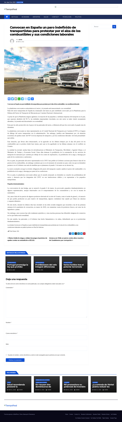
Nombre (8, 322)
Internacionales (12, 262)
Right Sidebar (105, 418)
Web (7, 344)
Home (66, 414)
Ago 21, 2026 (12, 389)
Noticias (15, 17)
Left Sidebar (114, 414)
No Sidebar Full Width (96, 418)
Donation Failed (96, 414)
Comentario (10, 287)
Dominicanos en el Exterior (42, 379)
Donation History (106, 414)
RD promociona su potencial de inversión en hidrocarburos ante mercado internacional (75, 387)
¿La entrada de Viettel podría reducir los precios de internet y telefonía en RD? (103, 387)
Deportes (36, 17)
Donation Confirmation (86, 414)
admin (20, 39)
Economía (25, 17)
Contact (55, 17)
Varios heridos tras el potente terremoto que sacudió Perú (73, 267)
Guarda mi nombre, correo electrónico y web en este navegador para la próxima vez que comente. (36, 355)
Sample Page (113, 418)
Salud (46, 17)
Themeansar (32, 414)
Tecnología (66, 17)
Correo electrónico (12, 333)
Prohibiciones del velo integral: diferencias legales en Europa (46, 267)
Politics (78, 17)
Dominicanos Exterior (41, 382)
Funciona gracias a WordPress (11, 414)
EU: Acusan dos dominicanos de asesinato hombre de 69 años (46, 387)
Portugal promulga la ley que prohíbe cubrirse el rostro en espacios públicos (17, 268)
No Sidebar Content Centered (82, 418)
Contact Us (77, 414)
